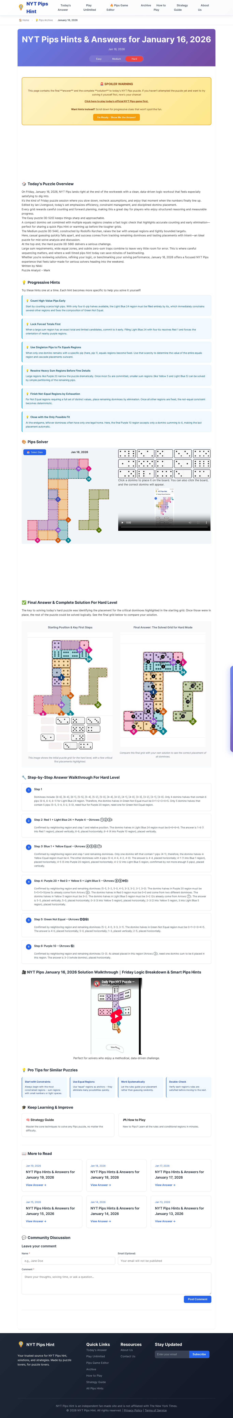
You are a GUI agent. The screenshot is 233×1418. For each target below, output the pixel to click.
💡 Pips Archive (44, 20)
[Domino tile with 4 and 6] (127, 453)
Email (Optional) (126, 1253)
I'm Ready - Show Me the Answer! (116, 117)
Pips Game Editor (117, 7)
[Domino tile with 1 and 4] (127, 463)
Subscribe (199, 1354)
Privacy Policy (133, 1410)
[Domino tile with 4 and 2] (201, 473)
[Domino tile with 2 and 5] (127, 473)
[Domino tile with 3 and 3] (183, 453)
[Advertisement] (116, 154)
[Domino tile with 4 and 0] (164, 463)
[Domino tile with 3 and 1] (183, 463)
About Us (203, 7)
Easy (98, 58)
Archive (146, 5)
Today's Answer (64, 7)
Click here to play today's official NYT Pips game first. (116, 101)
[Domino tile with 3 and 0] (183, 473)
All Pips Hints (94, 1388)
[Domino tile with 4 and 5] (201, 453)
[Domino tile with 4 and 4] (164, 473)
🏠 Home (24, 20)
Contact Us (128, 1356)
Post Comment (197, 1299)
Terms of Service (156, 1410)
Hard (134, 58)
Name (26, 1253)
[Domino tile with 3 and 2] (145, 453)
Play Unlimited (89, 7)
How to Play (160, 7)
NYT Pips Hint (65, 1406)
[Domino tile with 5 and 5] (145, 463)
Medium (116, 58)
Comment (28, 1269)
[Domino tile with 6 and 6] (201, 463)
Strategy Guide (181, 7)
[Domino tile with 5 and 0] (164, 453)
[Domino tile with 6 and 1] (145, 473)
